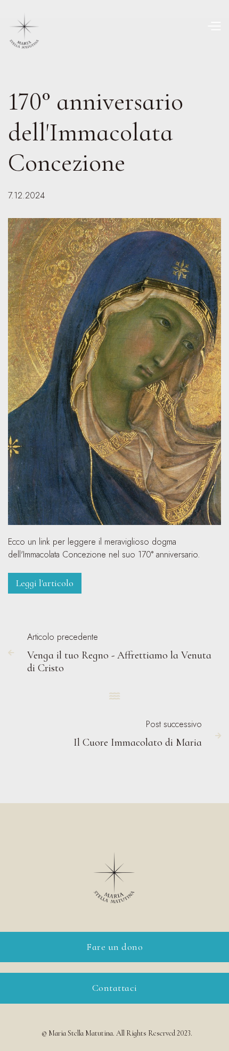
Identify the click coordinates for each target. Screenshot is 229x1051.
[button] (214, 26)
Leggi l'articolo (44, 583)
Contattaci (114, 988)
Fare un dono (114, 947)
